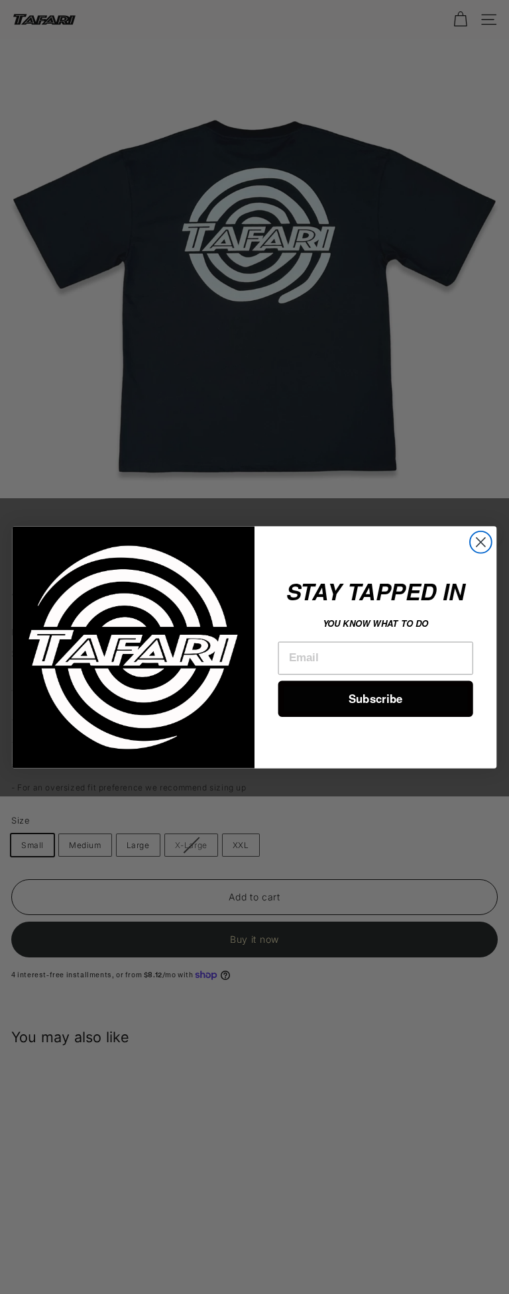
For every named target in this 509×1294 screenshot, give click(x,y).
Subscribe (375, 698)
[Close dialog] (481, 542)
